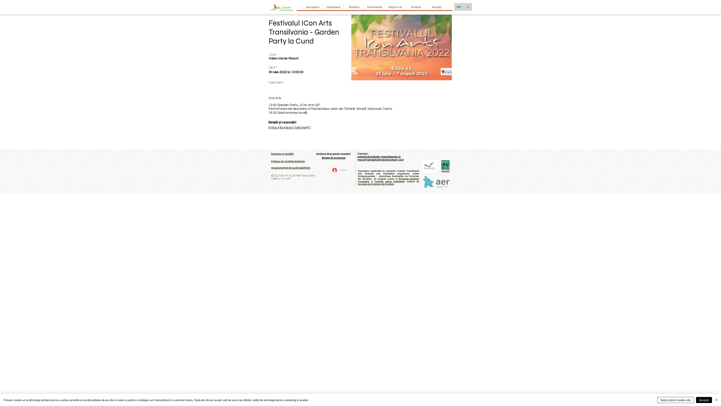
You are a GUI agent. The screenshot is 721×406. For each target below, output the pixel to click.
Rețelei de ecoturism (334, 157)
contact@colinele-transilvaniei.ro (379, 156)
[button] (395, 7)
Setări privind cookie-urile (676, 400)
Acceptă (704, 400)
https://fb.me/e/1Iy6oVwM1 (289, 127)
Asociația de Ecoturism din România (376, 184)
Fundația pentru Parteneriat (389, 181)
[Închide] (716, 400)
